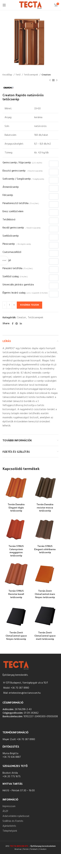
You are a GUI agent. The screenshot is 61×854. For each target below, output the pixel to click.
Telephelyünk (10, 831)
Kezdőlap (8, 75)
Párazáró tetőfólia (18, 268)
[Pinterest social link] (16, 323)
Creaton (46, 75)
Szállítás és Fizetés (13, 821)
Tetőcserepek (31, 75)
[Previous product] (50, 80)
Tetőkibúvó (9, 220)
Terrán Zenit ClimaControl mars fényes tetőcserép (45, 594)
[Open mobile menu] (4, 5)
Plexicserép (17, 244)
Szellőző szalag (15, 277)
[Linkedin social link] (21, 323)
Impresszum (9, 806)
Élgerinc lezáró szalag (25, 293)
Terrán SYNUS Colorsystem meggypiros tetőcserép (16, 551)
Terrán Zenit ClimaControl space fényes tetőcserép (16, 635)
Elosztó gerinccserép (23, 171)
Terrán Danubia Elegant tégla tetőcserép (16, 507)
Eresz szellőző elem (13, 211)
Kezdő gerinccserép (21, 228)
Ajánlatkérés (9, 826)
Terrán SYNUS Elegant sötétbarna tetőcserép (45, 549)
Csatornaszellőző (12, 252)
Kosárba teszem (29, 305)
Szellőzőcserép (11, 236)
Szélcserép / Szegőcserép (23, 179)
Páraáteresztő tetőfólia (21, 203)
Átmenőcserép (11, 187)
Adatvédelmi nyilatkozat (16, 816)
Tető (18, 75)
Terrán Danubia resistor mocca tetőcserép (44, 507)
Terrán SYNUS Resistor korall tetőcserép (16, 594)
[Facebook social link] (12, 323)
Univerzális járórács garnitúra (18, 285)
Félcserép (8, 195)
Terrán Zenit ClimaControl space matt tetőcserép (45, 635)
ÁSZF (5, 811)
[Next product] (56, 80)
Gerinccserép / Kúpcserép (22, 163)
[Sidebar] (4, 260)
